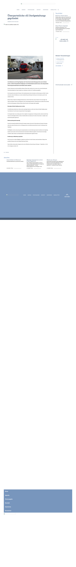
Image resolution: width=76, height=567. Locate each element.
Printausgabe (31, 9)
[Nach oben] (67, 194)
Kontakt (39, 9)
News (18, 9)
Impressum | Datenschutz (66, 218)
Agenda (23, 9)
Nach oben (67, 196)
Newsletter (53, 9)
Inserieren (45, 9)
